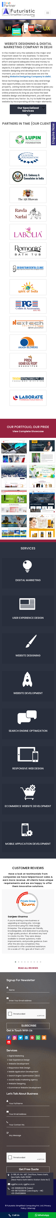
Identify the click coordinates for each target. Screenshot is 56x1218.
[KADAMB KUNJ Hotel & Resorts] (14, 476)
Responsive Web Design (19, 1067)
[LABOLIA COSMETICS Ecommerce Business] (14, 501)
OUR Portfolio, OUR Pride (28, 427)
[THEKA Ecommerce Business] (42, 476)
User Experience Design (19, 1060)
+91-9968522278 (18, 1188)
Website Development (19, 1063)
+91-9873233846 (18, 1190)
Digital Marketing (16, 1056)
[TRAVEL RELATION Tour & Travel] (14, 526)
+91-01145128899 (18, 1193)
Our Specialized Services (28, 109)
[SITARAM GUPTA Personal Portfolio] (42, 451)
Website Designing (17, 1083)
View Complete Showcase (28, 431)
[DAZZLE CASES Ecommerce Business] (14, 451)
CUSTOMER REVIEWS (28, 868)
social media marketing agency (23, 1079)
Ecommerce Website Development (25, 1087)
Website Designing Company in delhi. (30, 76)
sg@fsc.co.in (17, 1184)
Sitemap (31, 1208)
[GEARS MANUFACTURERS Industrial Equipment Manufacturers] (42, 501)
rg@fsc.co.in (29, 1184)
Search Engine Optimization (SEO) (24, 1075)
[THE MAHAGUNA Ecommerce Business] (42, 526)
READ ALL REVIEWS (28, 968)
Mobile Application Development (23, 1071)
